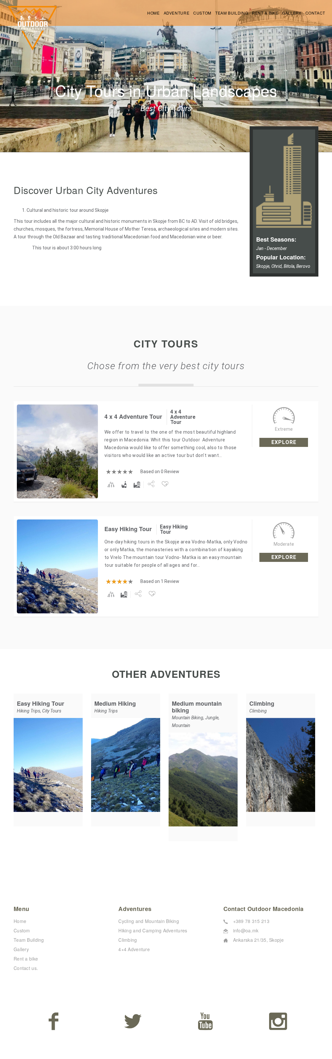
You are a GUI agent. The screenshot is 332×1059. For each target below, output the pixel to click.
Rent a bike (265, 13)
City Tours (51, 710)
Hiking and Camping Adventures (152, 930)
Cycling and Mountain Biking (148, 921)
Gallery (291, 13)
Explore (283, 442)
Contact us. (26, 968)
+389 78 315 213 (251, 921)
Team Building (231, 13)
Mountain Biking (187, 717)
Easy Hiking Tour (128, 529)
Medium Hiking (115, 703)
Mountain (181, 725)
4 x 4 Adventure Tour (133, 416)
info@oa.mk (246, 930)
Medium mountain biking (197, 706)
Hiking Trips (28, 710)
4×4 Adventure (134, 949)
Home (153, 13)
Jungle (212, 717)
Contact (315, 13)
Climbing (261, 703)
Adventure (177, 13)
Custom (202, 13)
